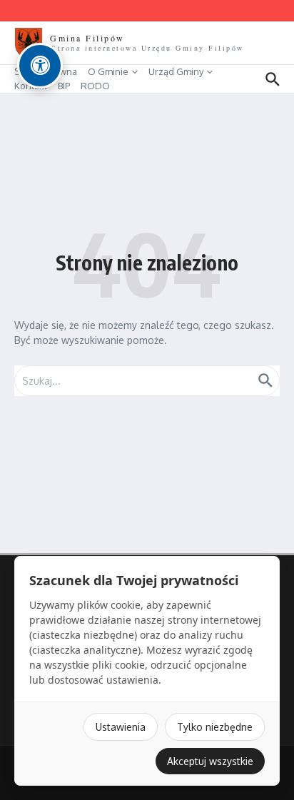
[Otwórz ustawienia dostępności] (40, 65)
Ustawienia (121, 727)
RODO (95, 85)
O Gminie (108, 71)
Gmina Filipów (87, 38)
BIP (64, 85)
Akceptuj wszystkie (210, 761)
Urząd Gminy (175, 71)
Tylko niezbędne (215, 727)
